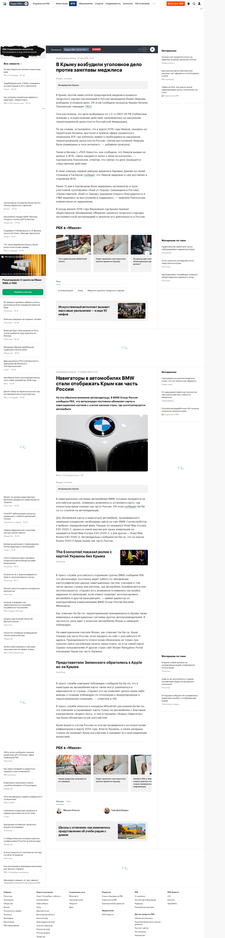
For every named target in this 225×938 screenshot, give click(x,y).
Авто (6, 383)
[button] (188, 4)
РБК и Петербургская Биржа (16, 872)
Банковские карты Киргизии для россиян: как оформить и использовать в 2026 (180, 73)
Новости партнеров (68, 854)
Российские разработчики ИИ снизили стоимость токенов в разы (180, 409)
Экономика (8, 885)
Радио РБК (16, 4)
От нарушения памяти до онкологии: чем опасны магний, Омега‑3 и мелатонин (179, 394)
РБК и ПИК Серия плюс (14, 102)
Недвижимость (168, 62)
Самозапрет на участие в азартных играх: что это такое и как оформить (179, 379)
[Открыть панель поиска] (194, 4)
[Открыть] (23, 4)
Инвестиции (167, 384)
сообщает (130, 506)
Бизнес (7, 208)
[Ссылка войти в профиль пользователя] (199, 3)
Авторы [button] (60, 801)
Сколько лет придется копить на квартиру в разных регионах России (179, 58)
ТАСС (88, 106)
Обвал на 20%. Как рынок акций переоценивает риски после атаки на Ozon (179, 89)
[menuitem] (41, 3)
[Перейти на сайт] (23, 52)
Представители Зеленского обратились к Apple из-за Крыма (99, 665)
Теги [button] (58, 281)
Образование (167, 400)
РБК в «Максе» (69, 228)
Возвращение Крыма (66, 57)
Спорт (6, 89)
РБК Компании (10, 774)
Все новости (11, 63)
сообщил (89, 174)
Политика (8, 310)
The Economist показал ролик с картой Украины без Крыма (84, 554)
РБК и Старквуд (10, 250)
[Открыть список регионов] (188, 4)
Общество (8, 222)
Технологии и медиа (12, 521)
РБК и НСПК (9, 802)
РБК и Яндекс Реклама (13, 610)
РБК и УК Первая (11, 75)
